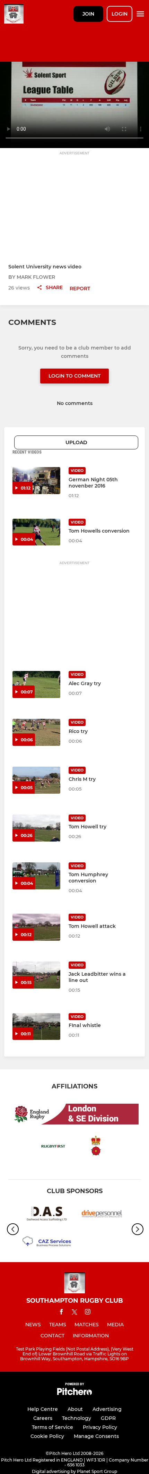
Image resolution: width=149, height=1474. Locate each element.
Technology (76, 1418)
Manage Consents (96, 1436)
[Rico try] (36, 732)
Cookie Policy (47, 1436)
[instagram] (87, 1313)
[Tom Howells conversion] (36, 532)
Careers (42, 1418)
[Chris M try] (36, 780)
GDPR (108, 1418)
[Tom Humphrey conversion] (36, 875)
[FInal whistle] (36, 1026)
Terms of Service (52, 1427)
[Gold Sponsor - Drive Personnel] (102, 1215)
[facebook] (61, 1313)
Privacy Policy (100, 1427)
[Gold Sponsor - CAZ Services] (47, 1243)
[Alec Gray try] (36, 684)
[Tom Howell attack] (36, 927)
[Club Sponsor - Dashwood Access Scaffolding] (47, 1215)
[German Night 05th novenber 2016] (36, 480)
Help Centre (42, 1409)
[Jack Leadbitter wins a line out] (36, 975)
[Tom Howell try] (36, 828)
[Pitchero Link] (74, 1393)
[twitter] (74, 1313)
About (75, 1409)
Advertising (107, 1409)
